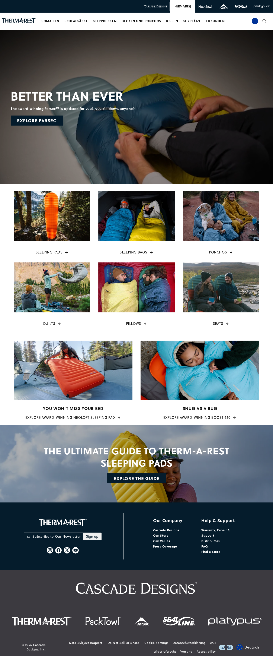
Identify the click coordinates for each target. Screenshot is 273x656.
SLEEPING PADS (49, 252)
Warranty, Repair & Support (215, 532)
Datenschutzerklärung (189, 643)
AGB (213, 643)
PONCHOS (218, 252)
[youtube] (75, 550)
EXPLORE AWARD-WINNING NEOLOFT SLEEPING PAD (70, 417)
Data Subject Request (85, 643)
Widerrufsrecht (165, 651)
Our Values (161, 541)
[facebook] (58, 550)
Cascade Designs (166, 530)
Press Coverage (165, 546)
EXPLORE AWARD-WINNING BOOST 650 (197, 417)
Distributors (210, 541)
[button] (50, 21)
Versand (186, 651)
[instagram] (50, 550)
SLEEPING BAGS (133, 252)
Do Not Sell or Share (123, 643)
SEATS (218, 323)
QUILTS (49, 323)
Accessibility (206, 651)
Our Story (160, 535)
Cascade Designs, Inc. (36, 647)
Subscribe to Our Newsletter (56, 536)
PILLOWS (133, 323)
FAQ (204, 546)
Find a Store (210, 551)
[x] (67, 550)
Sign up (92, 536)
